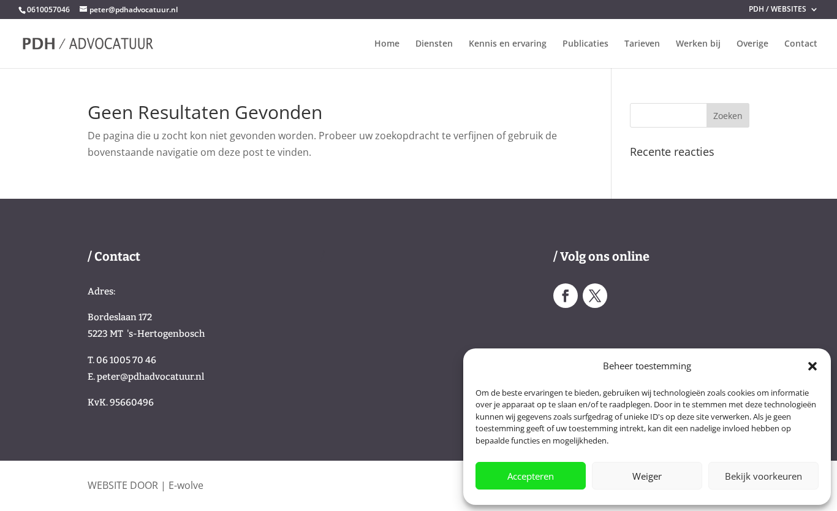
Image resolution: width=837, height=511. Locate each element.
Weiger (647, 476)
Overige (752, 44)
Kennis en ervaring (508, 44)
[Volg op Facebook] (565, 295)
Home (387, 44)
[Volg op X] (595, 295)
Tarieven (642, 44)
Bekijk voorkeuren (763, 476)
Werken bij (698, 44)
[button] (812, 366)
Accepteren (530, 476)
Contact (800, 44)
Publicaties (585, 44)
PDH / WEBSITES (777, 10)
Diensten (434, 44)
